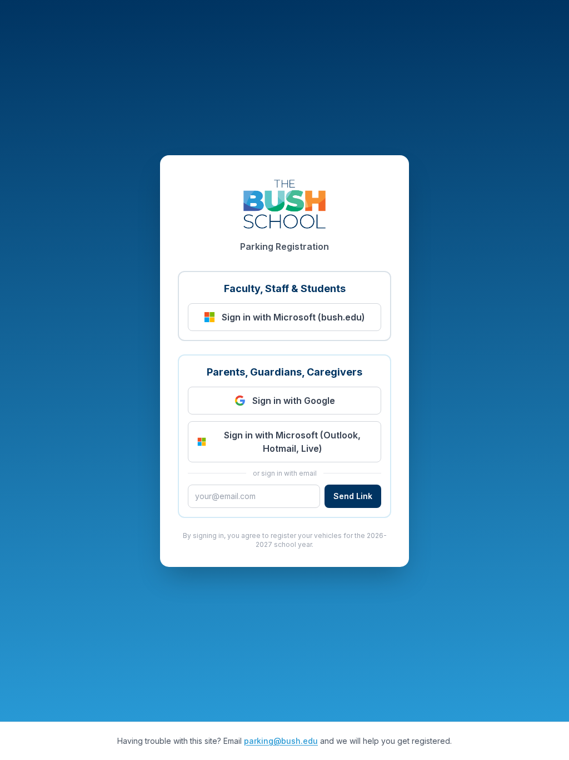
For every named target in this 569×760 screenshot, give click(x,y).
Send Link (352, 496)
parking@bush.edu (281, 741)
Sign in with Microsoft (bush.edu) (293, 317)
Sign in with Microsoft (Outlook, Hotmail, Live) (292, 442)
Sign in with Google (293, 400)
